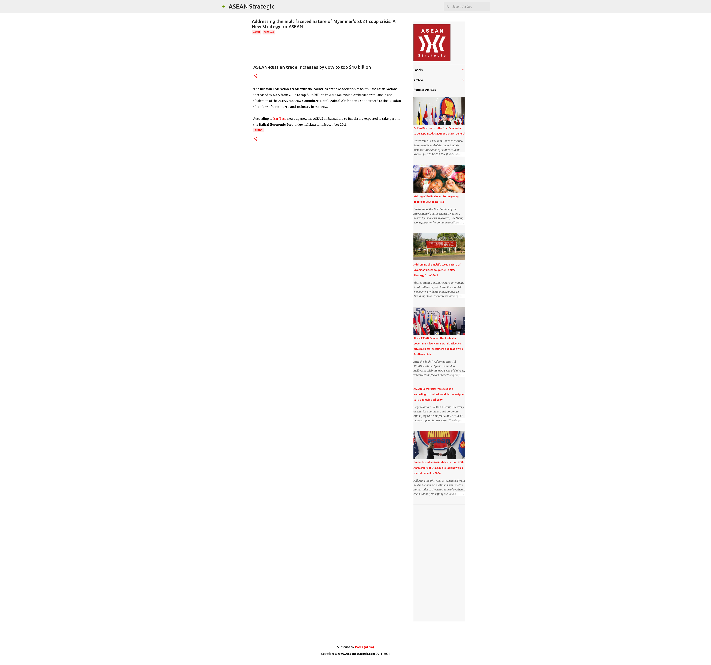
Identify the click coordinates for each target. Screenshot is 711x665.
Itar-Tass (279, 118)
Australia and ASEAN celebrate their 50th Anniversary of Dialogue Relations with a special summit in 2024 (438, 468)
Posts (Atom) (364, 647)
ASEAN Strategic (251, 6)
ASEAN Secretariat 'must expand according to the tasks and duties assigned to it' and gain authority (439, 394)
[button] (255, 76)
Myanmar (269, 32)
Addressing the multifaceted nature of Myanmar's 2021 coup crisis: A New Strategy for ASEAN (436, 270)
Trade (258, 130)
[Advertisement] (439, 563)
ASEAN (256, 32)
